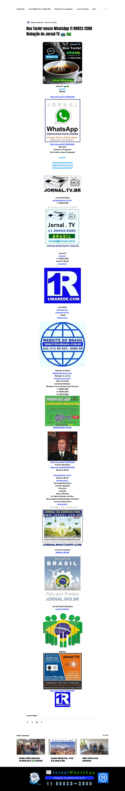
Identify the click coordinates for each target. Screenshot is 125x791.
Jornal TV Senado (83, 9)
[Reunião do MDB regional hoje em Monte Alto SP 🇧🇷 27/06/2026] (31, 747)
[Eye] (35, 778)
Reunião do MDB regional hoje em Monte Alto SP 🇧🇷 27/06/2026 (30, 759)
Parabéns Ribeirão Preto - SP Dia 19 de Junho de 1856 (62, 759)
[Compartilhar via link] (42, 722)
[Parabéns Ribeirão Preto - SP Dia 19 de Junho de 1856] (62, 747)
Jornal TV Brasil (32, 715)
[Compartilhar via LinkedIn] (37, 722)
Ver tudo (105, 735)
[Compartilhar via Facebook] (27, 722)
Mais (94, 9)
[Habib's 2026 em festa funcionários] (94, 747)
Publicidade (21, 9)
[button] (106, 9)
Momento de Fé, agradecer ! (63, 9)
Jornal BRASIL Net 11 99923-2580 (39, 9)
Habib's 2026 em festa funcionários (90, 759)
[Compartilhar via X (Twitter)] (32, 722)
